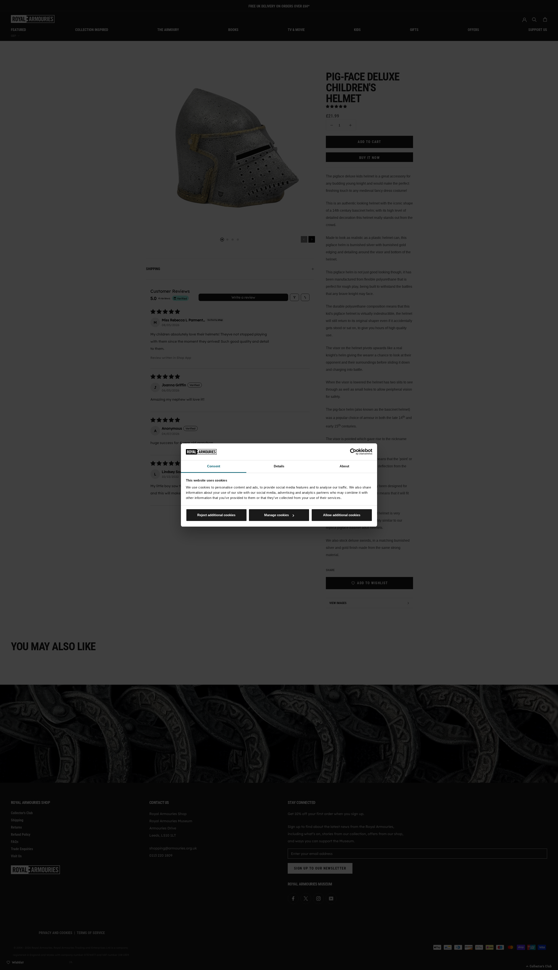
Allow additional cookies (341, 515)
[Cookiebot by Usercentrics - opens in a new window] (353, 451)
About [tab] (344, 466)
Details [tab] (279, 466)
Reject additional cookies (216, 515)
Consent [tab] (213, 466)
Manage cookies (276, 515)
